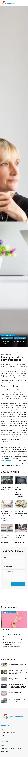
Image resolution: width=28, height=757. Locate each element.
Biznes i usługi (20, 338)
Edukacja (4, 755)
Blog (2, 729)
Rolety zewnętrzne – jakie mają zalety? (18, 679)
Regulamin (4, 735)
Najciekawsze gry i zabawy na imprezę (17, 664)
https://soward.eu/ (6, 460)
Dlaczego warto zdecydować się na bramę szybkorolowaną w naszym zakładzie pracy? (17, 686)
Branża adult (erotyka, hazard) (11, 748)
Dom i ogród (4, 752)
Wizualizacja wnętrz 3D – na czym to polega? (17, 700)
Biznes (3, 745)
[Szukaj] (3, 600)
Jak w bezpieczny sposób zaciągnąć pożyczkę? (21, 513)
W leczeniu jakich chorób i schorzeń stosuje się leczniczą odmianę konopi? (18, 672)
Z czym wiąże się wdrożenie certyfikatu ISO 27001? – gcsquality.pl (6, 515)
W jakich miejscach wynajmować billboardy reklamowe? (19, 492)
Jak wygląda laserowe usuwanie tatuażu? (15, 693)
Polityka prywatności (8, 732)
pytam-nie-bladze (9, 335)
